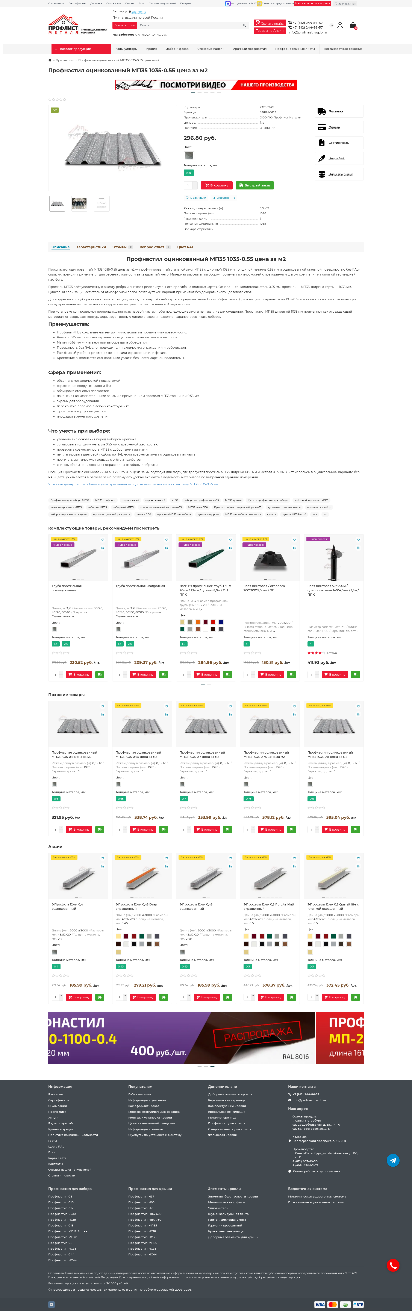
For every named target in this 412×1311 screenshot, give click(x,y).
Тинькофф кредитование (278, 3)
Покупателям (140, 1087)
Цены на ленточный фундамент (152, 1123)
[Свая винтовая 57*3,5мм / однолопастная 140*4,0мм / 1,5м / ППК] (333, 559)
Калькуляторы (126, 48)
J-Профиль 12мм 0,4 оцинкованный (67, 906)
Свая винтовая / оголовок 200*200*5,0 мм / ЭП (264, 588)
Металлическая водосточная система (317, 1196)
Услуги (53, 1117)
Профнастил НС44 (62, 1260)
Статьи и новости (61, 1175)
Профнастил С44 (61, 1254)
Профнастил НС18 (62, 1219)
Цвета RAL (56, 1146)
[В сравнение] (103, 548)
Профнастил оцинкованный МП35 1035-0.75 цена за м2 (266, 755)
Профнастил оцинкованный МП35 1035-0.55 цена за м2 (206, 259)
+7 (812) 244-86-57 (307, 23)
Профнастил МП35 (142, 1225)
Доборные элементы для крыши (233, 1237)
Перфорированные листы (295, 48)
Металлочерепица (222, 1117)
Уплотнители (218, 1208)
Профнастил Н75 (141, 1208)
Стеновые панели (210, 48)
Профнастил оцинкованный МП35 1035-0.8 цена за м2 (330, 755)
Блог (142, 3)
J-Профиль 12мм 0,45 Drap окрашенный (136, 906)
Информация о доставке (147, 1100)
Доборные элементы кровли (230, 1094)
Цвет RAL (185, 247)
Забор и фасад (177, 48)
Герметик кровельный (225, 1225)
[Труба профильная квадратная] (142, 559)
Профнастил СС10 (62, 1214)
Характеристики (91, 247)
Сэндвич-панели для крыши (229, 1129)
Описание (61, 247)
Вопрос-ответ (154, 247)
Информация (60, 1087)
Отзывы (122, 247)
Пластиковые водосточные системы (316, 1202)
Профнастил (65, 60)
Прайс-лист (57, 1111)
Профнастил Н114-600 (145, 1214)
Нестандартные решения (343, 48)
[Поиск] (244, 25)
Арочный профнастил (250, 48)
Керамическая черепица (226, 1100)
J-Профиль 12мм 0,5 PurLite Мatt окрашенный (269, 906)
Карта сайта (57, 1158)
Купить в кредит (60, 1129)
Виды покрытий (60, 1123)
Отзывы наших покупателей (69, 1169)
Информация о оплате (145, 1129)
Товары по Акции (270, 31)
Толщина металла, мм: (201, 165)
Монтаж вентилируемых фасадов (154, 1111)
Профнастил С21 (60, 1242)
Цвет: (188, 147)
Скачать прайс (272, 24)
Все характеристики (199, 229)
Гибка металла (139, 1094)
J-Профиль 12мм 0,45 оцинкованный (196, 906)
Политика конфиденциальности (73, 1135)
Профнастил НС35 (62, 1248)
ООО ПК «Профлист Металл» (280, 117)
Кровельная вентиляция (226, 1111)
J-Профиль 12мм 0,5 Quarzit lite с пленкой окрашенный (333, 906)
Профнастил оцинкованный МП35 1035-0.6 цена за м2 (74, 755)
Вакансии (55, 1094)
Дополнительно (222, 1087)
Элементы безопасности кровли (233, 1196)
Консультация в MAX (244, 3)
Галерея (185, 3)
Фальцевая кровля (222, 1135)
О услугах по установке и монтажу (155, 1135)
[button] (193, 92)
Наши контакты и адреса (312, 3)
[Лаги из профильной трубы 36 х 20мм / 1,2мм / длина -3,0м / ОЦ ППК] (206, 559)
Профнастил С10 (61, 1202)
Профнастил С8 (60, 1196)
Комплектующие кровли (227, 1106)
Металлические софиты (226, 1202)
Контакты (55, 1164)
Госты (52, 1140)
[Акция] (206, 85)
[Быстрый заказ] (99, 674)
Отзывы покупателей (162, 3)
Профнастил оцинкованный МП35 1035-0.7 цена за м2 (202, 755)
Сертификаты (77, 3)
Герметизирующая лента (227, 1219)
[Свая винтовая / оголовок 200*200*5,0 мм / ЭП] (270, 559)
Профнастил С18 (61, 1225)
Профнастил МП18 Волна (67, 1231)
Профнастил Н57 (141, 1196)
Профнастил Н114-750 (144, 1219)
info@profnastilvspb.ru (307, 32)
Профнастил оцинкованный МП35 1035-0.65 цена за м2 (138, 755)
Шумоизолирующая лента (228, 1214)
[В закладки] (103, 540)
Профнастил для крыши (226, 1123)
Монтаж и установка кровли (150, 1117)
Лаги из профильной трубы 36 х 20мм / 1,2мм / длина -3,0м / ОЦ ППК (205, 590)
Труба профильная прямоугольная (67, 588)
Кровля (152, 48)
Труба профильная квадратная (140, 586)
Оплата (130, 3)
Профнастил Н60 (141, 1202)
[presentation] (48, 607)
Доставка (96, 3)
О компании (56, 3)
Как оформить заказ (143, 1106)
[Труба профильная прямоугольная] (78, 559)
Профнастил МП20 (62, 1237)
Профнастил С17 (60, 1208)
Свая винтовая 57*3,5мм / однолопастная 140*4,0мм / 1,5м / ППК (333, 590)
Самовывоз (113, 3)
